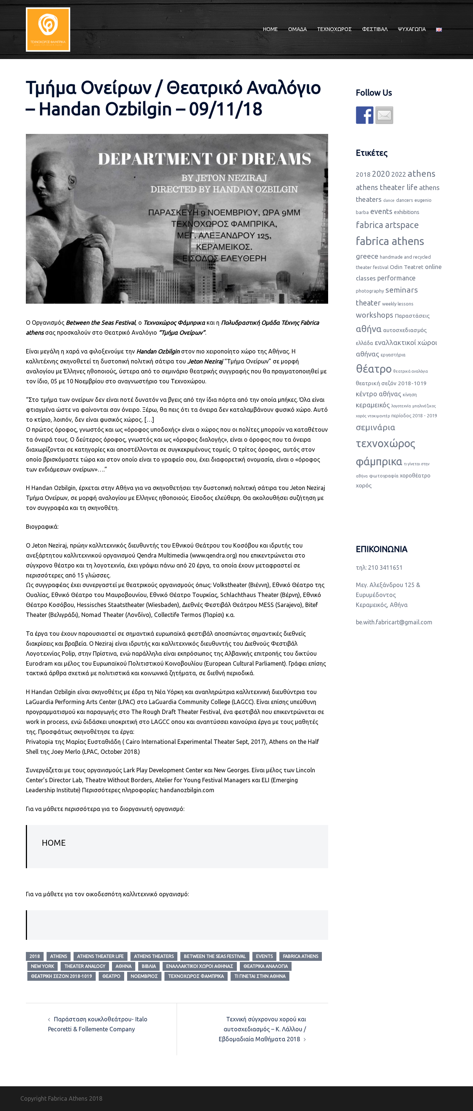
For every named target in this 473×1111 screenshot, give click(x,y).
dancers (404, 200)
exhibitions (406, 212)
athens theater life (100, 956)
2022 (398, 174)
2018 (35, 956)
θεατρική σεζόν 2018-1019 (61, 976)
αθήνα (124, 966)
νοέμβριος (144, 976)
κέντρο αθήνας (378, 393)
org (230, 555)
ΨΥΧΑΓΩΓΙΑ (412, 29)
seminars (401, 289)
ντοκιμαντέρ (379, 416)
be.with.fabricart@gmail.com (394, 622)
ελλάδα (364, 343)
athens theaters (154, 956)
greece (367, 256)
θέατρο (111, 976)
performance (396, 278)
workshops (374, 315)
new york (42, 966)
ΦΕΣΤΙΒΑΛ (375, 29)
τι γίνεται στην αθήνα (260, 976)
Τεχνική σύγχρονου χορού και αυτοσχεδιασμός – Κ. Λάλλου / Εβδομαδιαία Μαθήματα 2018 (262, 1029)
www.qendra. (209, 555)
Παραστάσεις (412, 316)
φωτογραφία (383, 475)
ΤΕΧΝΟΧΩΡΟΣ (334, 29)
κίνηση (410, 394)
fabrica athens (300, 956)
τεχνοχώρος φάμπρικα (196, 976)
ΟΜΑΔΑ (297, 29)
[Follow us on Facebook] (365, 115)
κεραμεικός (373, 404)
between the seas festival (215, 956)
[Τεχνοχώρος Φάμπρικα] (48, 28)
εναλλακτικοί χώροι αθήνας (199, 966)
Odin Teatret (406, 267)
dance (389, 200)
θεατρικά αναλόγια (266, 966)
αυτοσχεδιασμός (405, 330)
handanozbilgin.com (187, 790)
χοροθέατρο (415, 476)
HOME (270, 29)
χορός (364, 485)
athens (58, 956)
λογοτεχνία (401, 406)
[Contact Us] (384, 115)
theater (368, 303)
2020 (381, 173)
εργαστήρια (393, 354)
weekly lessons (398, 303)
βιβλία (149, 966)
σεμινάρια (375, 427)
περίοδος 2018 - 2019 (414, 415)
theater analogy (84, 966)
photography (370, 290)
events (264, 956)
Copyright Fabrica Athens (54, 1098)
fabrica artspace (387, 225)
